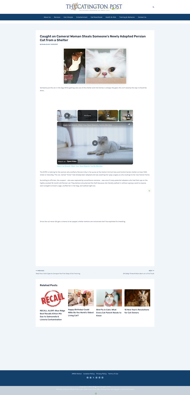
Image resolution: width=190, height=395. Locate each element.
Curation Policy (89, 374)
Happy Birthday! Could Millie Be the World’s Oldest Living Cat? (81, 312)
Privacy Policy (101, 374)
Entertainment (81, 17)
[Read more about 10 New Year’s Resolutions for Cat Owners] (137, 298)
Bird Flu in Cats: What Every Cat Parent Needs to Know (108, 312)
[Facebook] (87, 377)
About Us (47, 17)
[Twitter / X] (93, 377)
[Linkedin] (99, 377)
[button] (153, 7)
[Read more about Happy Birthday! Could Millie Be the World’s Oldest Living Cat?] (81, 298)
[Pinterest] (96, 377)
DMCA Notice (77, 374)
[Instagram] (90, 377)
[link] (60, 125)
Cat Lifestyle (68, 17)
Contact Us (142, 17)
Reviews (57, 17)
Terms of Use (113, 374)
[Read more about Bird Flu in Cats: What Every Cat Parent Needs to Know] (109, 298)
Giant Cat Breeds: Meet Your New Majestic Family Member (87, 125)
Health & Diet (111, 17)
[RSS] (102, 377)
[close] (96, 387)
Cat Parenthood (96, 17)
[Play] (108, 116)
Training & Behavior (127, 17)
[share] (129, 124)
